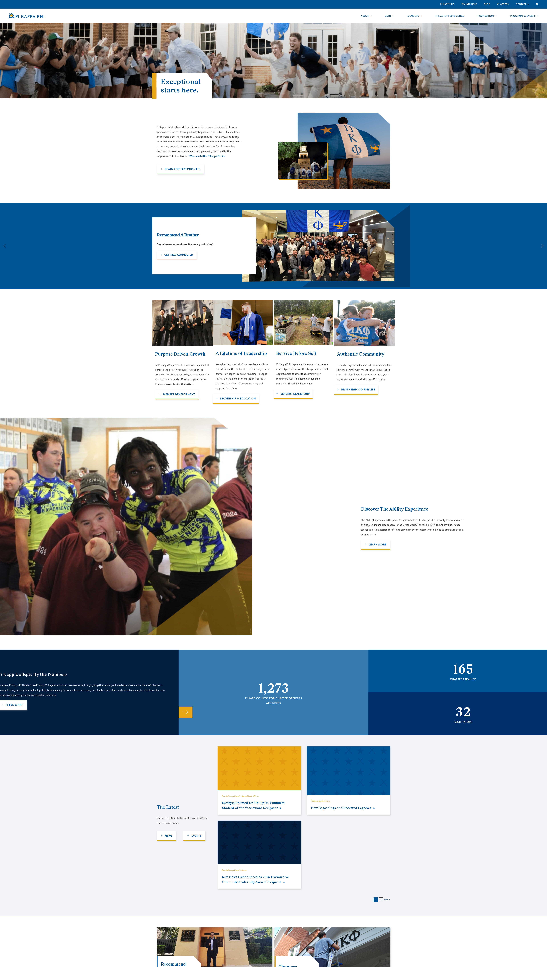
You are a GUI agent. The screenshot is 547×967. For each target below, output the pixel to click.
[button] (4, 246)
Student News (253, 796)
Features (242, 796)
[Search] (537, 4)
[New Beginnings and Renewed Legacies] (348, 749)
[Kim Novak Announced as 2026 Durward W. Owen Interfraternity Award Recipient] (259, 823)
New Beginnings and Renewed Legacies (341, 808)
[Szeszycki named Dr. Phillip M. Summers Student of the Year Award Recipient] (259, 749)
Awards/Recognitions (230, 796)
